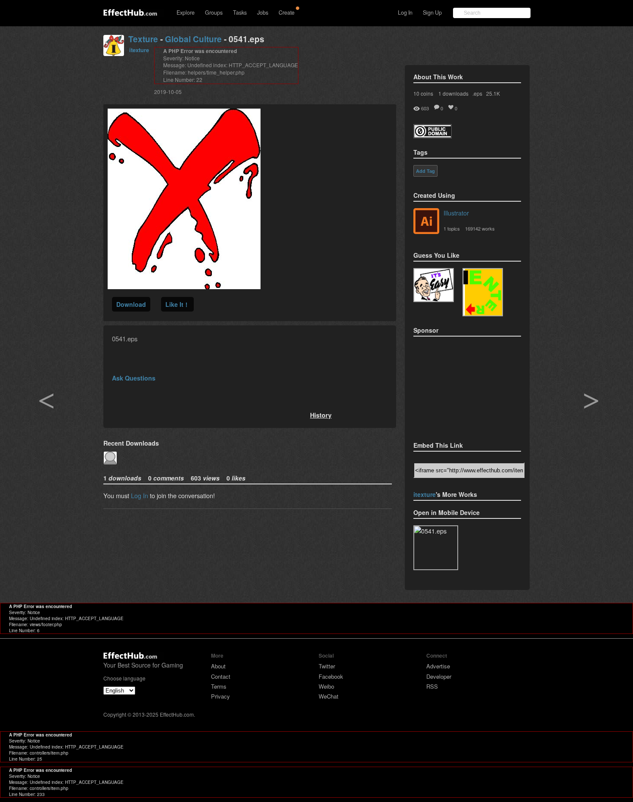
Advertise (438, 666)
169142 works (480, 228)
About (218, 666)
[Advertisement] (456, 386)
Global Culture (193, 39)
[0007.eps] (433, 285)
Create (287, 12)
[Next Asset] (184, 286)
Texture (143, 39)
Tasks (240, 12)
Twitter (327, 666)
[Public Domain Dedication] (432, 135)
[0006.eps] (482, 292)
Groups (214, 12)
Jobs (262, 12)
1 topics (452, 228)
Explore (186, 12)
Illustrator (456, 212)
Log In (405, 12)
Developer (438, 676)
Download (131, 304)
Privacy (220, 696)
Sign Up (432, 12)
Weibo (326, 686)
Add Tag (425, 171)
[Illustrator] (426, 222)
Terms (219, 686)
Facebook (331, 676)
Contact (220, 676)
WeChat (328, 696)
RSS (432, 686)
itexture (139, 50)
